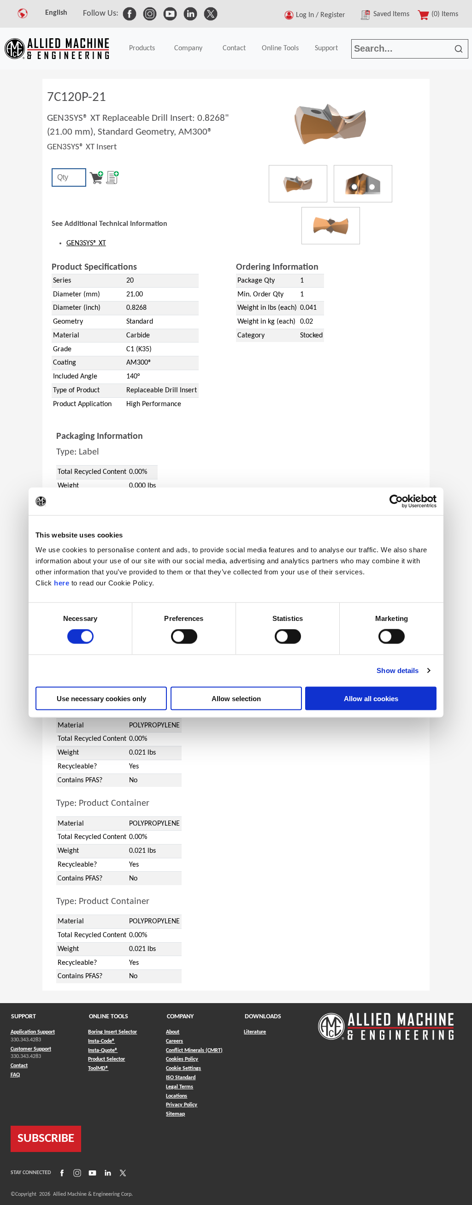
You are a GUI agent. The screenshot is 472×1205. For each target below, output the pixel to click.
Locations (176, 1096)
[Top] (331, 225)
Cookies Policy (182, 1059)
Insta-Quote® (103, 1050)
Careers (174, 1041)
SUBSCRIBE (46, 1139)
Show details (398, 670)
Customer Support (31, 1049)
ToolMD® (98, 1068)
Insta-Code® (101, 1041)
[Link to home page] (57, 48)
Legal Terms (179, 1087)
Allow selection (236, 698)
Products (142, 48)
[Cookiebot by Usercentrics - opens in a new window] (396, 501)
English (56, 13)
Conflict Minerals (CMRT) (194, 1050)
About (172, 1032)
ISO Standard (180, 1078)
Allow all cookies (371, 698)
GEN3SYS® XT (86, 243)
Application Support (33, 1032)
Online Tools (280, 48)
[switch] (184, 636)
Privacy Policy (181, 1105)
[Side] (363, 183)
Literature (255, 1032)
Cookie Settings (183, 1068)
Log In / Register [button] (322, 15)
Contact (234, 48)
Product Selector (106, 1059)
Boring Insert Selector (112, 1032)
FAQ (15, 1075)
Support (326, 48)
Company (188, 48)
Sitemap (175, 1114)
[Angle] (298, 183)
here (61, 582)
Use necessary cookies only (101, 698)
